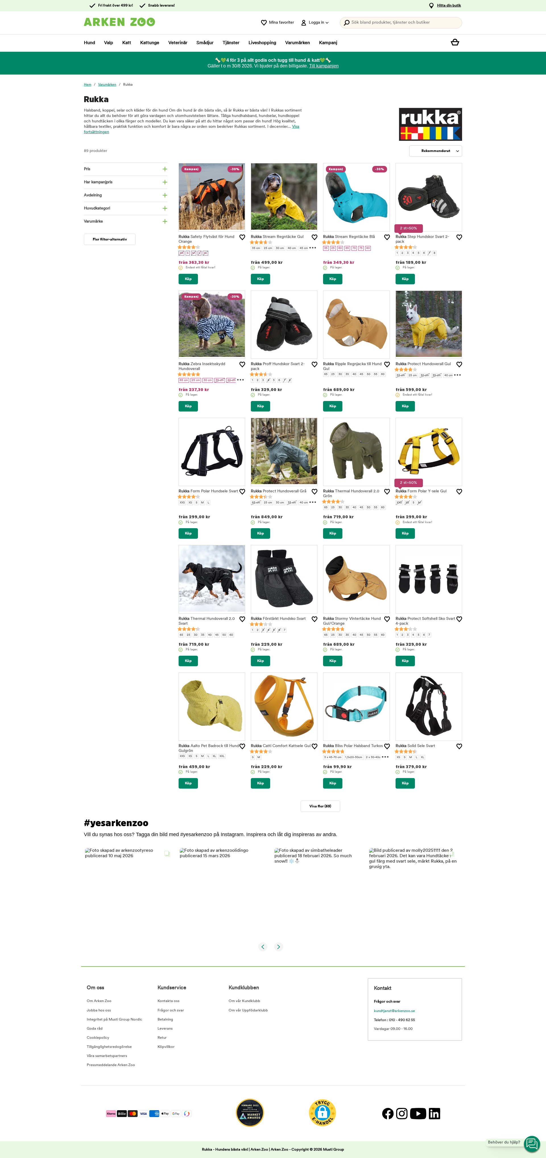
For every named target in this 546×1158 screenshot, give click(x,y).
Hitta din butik (449, 5)
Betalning (165, 1019)
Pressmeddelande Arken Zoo (111, 1065)
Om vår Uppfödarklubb (248, 1010)
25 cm (268, 248)
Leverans (165, 1029)
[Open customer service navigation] (532, 1144)
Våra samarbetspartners (107, 1056)
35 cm (256, 248)
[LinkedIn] (433, 1113)
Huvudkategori (97, 208)
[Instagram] (402, 1113)
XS (181, 253)
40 (354, 374)
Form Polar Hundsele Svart (208, 491)
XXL (222, 756)
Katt (126, 43)
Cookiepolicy (98, 1038)
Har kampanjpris (98, 182)
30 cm (280, 248)
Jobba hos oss (99, 1010)
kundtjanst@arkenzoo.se (394, 1011)
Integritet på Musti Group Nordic (114, 1019)
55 (375, 374)
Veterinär (177, 43)
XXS (182, 502)
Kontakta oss (168, 1001)
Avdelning (93, 195)
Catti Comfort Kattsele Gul (281, 746)
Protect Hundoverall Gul (423, 364)
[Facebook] (388, 1113)
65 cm (184, 380)
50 (368, 374)
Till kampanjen (324, 65)
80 (368, 248)
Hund (89, 43)
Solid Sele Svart (415, 746)
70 (354, 248)
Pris (87, 169)
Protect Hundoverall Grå (278, 491)
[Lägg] (242, 237)
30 (340, 374)
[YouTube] (418, 1113)
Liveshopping (262, 43)
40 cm (292, 248)
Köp (188, 279)
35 (326, 248)
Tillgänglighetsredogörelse (109, 1047)
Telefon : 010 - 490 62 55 (394, 1020)
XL (205, 253)
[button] (129, 892)
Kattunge (149, 43)
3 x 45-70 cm (333, 757)
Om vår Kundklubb (244, 1001)
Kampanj (328, 43)
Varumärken (297, 43)
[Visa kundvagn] (456, 43)
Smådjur (205, 43)
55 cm (401, 375)
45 (361, 374)
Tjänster (231, 43)
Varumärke (93, 221)
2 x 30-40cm (374, 757)
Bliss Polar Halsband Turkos (353, 746)
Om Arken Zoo (99, 1001)
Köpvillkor (166, 1047)
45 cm (304, 248)
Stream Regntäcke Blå (349, 237)
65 (347, 248)
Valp (108, 43)
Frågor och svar (171, 1010)
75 (361, 248)
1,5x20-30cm (353, 757)
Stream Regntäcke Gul (277, 237)
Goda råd (95, 1029)
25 (333, 248)
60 (340, 248)
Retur (162, 1038)
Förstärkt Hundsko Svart (278, 619)
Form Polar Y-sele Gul (421, 491)
